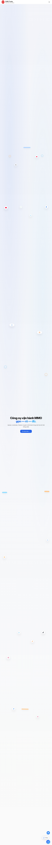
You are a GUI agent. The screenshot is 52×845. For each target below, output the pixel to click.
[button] (45, 837)
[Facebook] (48, 832)
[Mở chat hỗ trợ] (48, 842)
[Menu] (49, 2)
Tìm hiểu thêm (25, 431)
